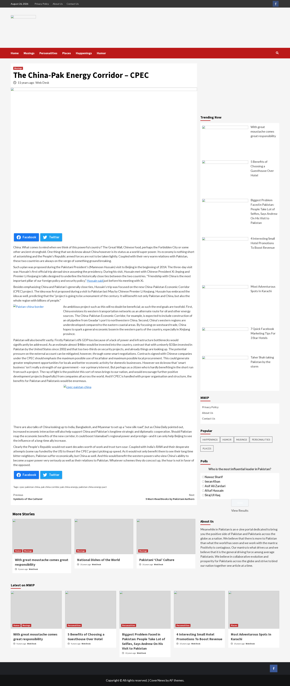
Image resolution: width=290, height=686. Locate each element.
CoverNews (157, 680)
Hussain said (95, 280)
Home (15, 53)
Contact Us (73, 3)
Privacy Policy (42, 3)
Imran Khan (212, 481)
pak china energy (69, 486)
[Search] (277, 53)
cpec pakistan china (29, 486)
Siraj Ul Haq (212, 495)
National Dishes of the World (98, 560)
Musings (29, 53)
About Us (58, 3)
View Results (239, 510)
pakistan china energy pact (93, 486)
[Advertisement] (239, 86)
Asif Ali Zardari (215, 486)
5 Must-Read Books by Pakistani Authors (170, 497)
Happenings (84, 53)
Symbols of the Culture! (27, 497)
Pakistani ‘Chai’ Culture (156, 560)
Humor (101, 53)
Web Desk (42, 82)
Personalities (48, 53)
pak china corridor (50, 486)
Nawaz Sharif (214, 477)
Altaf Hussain (214, 490)
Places (66, 53)
